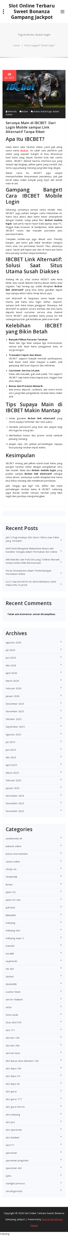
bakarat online (13, 846)
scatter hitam (13, 991)
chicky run (11, 869)
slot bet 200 (12, 1045)
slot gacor (11, 1091)
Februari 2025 (14, 780)
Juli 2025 (10, 742)
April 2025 (11, 765)
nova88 (10, 953)
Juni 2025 (11, 749)
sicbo (9, 1007)
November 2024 (15, 795)
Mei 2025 (11, 757)
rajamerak (11, 961)
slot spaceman (14, 1129)
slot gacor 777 (14, 1099)
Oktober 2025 (14, 719)
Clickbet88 (11, 876)
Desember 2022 (15, 803)
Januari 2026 (12, 696)
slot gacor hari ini (15, 1106)
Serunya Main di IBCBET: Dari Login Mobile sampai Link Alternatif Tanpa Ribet (31, 127)
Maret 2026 (12, 680)
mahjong (10, 922)
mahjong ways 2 (15, 938)
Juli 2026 (10, 650)
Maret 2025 (12, 772)
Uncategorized (14, 1191)
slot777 (10, 1145)
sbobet (10, 976)
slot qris (10, 1122)
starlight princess (15, 1183)
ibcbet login (46, 111)
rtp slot (10, 968)
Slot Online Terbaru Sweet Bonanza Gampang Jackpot (32, 11)
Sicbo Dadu (12, 1014)
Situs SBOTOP (14, 1022)
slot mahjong (13, 1114)
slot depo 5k (13, 1083)
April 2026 (11, 673)
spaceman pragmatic (17, 1160)
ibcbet (25, 111)
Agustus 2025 (13, 734)
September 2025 (15, 726)
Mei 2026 (11, 665)
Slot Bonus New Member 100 (22, 1060)
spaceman (11, 1152)
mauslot (10, 945)
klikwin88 (11, 915)
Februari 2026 (14, 688)
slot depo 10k (13, 1068)
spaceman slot (14, 1168)
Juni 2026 (11, 657)
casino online (13, 861)
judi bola (10, 907)
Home (16, 45)
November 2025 (15, 711)
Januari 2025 (12, 788)
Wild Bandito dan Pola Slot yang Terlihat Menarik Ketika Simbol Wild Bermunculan (33, 561)
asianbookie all (14, 838)
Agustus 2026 (13, 642)
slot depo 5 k (13, 1076)
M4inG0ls (12, 111)
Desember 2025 (15, 703)
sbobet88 (11, 984)
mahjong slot (13, 930)
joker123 (11, 892)
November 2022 (15, 811)
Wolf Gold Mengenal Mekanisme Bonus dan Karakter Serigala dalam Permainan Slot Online (31, 550)
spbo (8, 1175)
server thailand (14, 999)
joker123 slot (13, 899)
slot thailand (12, 1137)
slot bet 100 (12, 1037)
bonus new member (17, 853)
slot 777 (10, 1030)
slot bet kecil (13, 1053)
